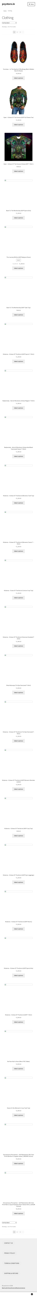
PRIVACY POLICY (9, 1253)
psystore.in (8, 4)
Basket (28, 1293)
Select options (18, 78)
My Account (6, 1295)
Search (18, 1295)
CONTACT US (8, 1243)
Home (5, 11)
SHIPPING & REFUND (11, 1273)
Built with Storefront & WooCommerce (13, 1288)
